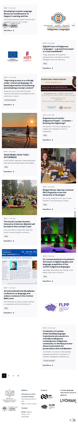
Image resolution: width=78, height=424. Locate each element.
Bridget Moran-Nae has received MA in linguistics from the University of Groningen (58, 192)
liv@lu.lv (29, 412)
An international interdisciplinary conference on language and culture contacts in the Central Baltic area (19, 295)
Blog (45, 63)
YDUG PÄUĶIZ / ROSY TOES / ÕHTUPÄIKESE (16, 156)
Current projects (10, 100)
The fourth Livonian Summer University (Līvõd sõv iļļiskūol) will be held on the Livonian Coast (19, 224)
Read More (47, 68)
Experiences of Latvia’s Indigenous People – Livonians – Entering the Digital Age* (58, 121)
